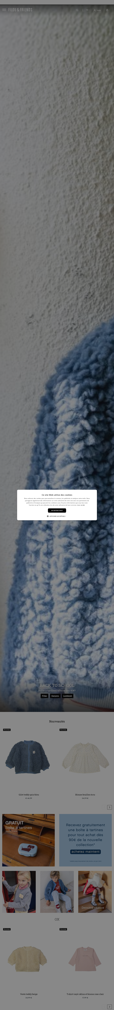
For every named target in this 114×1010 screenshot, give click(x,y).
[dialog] (57, 505)
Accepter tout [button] (57, 510)
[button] (57, 516)
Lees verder (81, 505)
